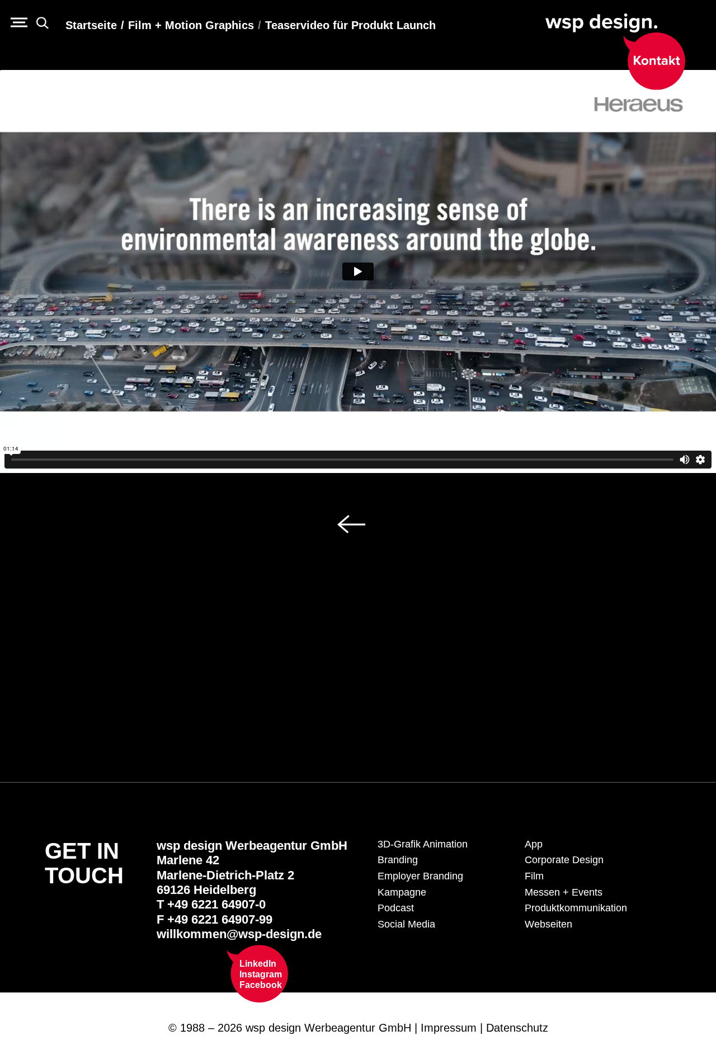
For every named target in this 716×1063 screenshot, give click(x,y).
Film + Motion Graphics (191, 25)
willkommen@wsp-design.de (239, 934)
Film (534, 876)
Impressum (449, 1028)
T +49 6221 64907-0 (211, 904)
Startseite (91, 25)
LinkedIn (257, 963)
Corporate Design (564, 859)
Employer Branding (420, 876)
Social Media (406, 924)
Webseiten (548, 924)
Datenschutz (517, 1028)
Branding (398, 859)
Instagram (260, 974)
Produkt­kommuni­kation (576, 908)
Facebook (260, 985)
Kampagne (402, 892)
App (534, 844)
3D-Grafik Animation (423, 844)
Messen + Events (563, 892)
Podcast (396, 908)
